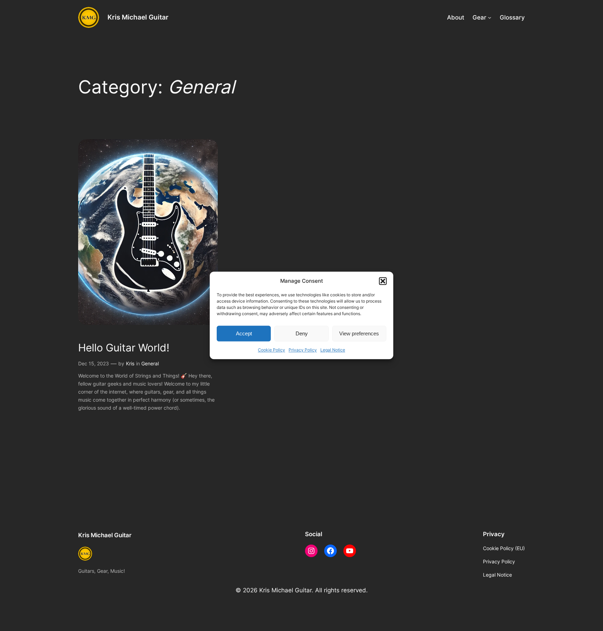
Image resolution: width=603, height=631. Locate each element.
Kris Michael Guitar (138, 17)
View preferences (359, 333)
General (150, 363)
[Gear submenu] (489, 17)
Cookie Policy (271, 350)
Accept (244, 333)
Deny (302, 333)
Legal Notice (332, 350)
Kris (130, 363)
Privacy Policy (303, 350)
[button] (382, 281)
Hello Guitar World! (123, 348)
